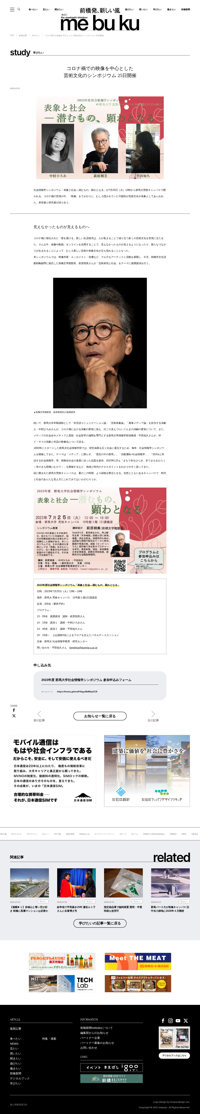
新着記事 (23, 35)
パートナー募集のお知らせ (97, 1042)
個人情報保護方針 (19, 1104)
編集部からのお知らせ (94, 1032)
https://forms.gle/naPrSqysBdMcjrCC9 (77, 691)
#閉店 (170, 834)
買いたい (143, 9)
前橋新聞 (185, 9)
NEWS (14, 1043)
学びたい (157, 9)
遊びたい (15, 1063)
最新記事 (15, 1028)
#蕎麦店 (160, 834)
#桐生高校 (56, 834)
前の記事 (39, 720)
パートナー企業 (90, 1037)
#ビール (121, 834)
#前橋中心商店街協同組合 (141, 834)
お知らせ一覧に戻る (100, 716)
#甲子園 (44, 834)
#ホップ (109, 834)
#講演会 (181, 834)
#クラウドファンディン (91, 834)
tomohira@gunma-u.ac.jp (83, 647)
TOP (12, 35)
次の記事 (153, 720)
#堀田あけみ (71, 834)
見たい (46, 9)
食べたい (33, 9)
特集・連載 (49, 1038)
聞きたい (59, 9)
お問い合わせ (88, 1047)
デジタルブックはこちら (174, 1055)
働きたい (171, 9)
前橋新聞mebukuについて (96, 1027)
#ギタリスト (19, 834)
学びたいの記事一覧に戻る (100, 923)
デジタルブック (20, 1078)
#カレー (32, 834)
